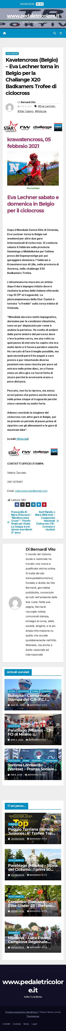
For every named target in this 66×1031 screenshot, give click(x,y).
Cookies (17, 1024)
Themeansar (32, 1016)
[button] (54, 33)
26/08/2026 (18, 839)
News (26, 1024)
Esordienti (46, 691)
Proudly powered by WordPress (21, 1012)
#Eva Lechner (46, 106)
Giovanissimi (51, 761)
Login (34, 1024)
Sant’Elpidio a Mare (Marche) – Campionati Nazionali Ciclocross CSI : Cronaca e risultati (45, 521)
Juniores (13, 824)
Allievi (12, 691)
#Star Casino (25, 111)
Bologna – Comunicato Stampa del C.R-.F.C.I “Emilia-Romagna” (29, 699)
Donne (35, 691)
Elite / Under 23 (16, 860)
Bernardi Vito (28, 102)
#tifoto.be (40, 111)
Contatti (6, 1024)
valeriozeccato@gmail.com (31, 490)
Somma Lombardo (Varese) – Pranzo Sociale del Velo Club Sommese (31, 769)
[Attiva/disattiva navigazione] (61, 33)
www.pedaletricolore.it (33, 16)
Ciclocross (12, 54)
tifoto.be (22, 438)
